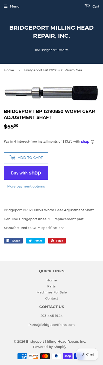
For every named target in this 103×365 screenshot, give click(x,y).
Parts (51, 286)
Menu (15, 6)
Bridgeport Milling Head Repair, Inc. (51, 31)
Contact (51, 298)
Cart (95, 6)
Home (9, 70)
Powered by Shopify (49, 347)
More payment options (26, 186)
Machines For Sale (51, 292)
